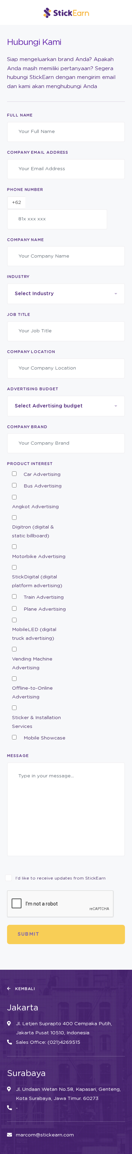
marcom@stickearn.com (45, 1135)
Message (18, 756)
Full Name (20, 115)
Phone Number (25, 190)
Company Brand (27, 427)
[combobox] (66, 293)
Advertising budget (32, 389)
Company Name (25, 240)
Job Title (18, 315)
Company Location (31, 352)
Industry (18, 277)
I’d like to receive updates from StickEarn (60, 878)
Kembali (24, 989)
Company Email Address (37, 152)
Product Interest (30, 464)
